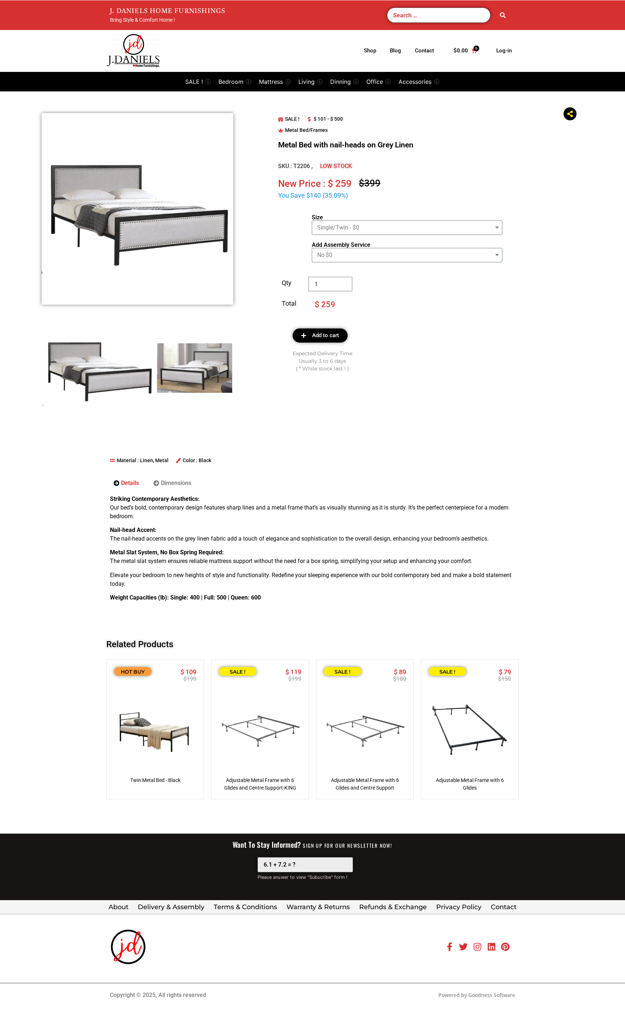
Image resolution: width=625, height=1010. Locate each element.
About (118, 907)
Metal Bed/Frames (306, 130)
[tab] (126, 483)
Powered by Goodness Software (476, 995)
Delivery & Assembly (171, 907)
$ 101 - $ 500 (328, 119)
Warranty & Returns (318, 907)
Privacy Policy (458, 907)
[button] (198, 82)
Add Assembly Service (341, 245)
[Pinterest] (505, 946)
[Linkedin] (491, 946)
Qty (287, 283)
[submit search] (502, 15)
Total (289, 303)
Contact (503, 907)
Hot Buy (133, 672)
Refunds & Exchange (393, 907)
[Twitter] (463, 946)
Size (317, 217)
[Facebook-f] (449, 946)
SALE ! (292, 119)
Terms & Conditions (245, 907)
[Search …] (438, 15)
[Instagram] (477, 946)
